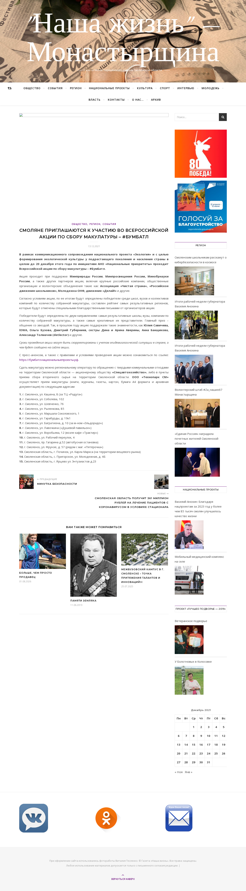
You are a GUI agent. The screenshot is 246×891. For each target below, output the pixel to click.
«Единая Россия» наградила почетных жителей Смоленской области (196, 438)
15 (193, 744)
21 (186, 753)
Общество (32, 88)
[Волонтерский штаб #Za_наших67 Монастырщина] (197, 413)
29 (193, 762)
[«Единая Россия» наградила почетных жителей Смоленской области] (197, 462)
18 (216, 744)
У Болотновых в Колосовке (193, 661)
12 (223, 736)
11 (216, 736)
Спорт (165, 88)
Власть (95, 99)
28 (186, 762)
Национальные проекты (109, 88)
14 (186, 744)
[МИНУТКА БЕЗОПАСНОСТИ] (26, 482)
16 (201, 744)
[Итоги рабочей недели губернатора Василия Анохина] (196, 325)
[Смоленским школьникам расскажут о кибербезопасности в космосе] (194, 281)
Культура (145, 88)
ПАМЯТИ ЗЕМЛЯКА (83, 600)
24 (208, 753)
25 (216, 753)
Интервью (185, 88)
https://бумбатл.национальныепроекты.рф (48, 360)
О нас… (138, 99)
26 (223, 753)
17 (208, 744)
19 (223, 744)
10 (208, 736)
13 (178, 744)
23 (201, 753)
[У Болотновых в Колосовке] (189, 681)
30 (201, 762)
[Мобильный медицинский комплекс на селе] (189, 581)
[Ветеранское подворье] (189, 640)
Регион (76, 88)
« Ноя (179, 772)
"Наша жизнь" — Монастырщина (123, 39)
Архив (156, 99)
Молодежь (210, 88)
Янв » (188, 772)
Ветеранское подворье (191, 621)
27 (178, 762)
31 (208, 762)
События (55, 88)
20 (178, 753)
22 (193, 753)
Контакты (116, 99)
